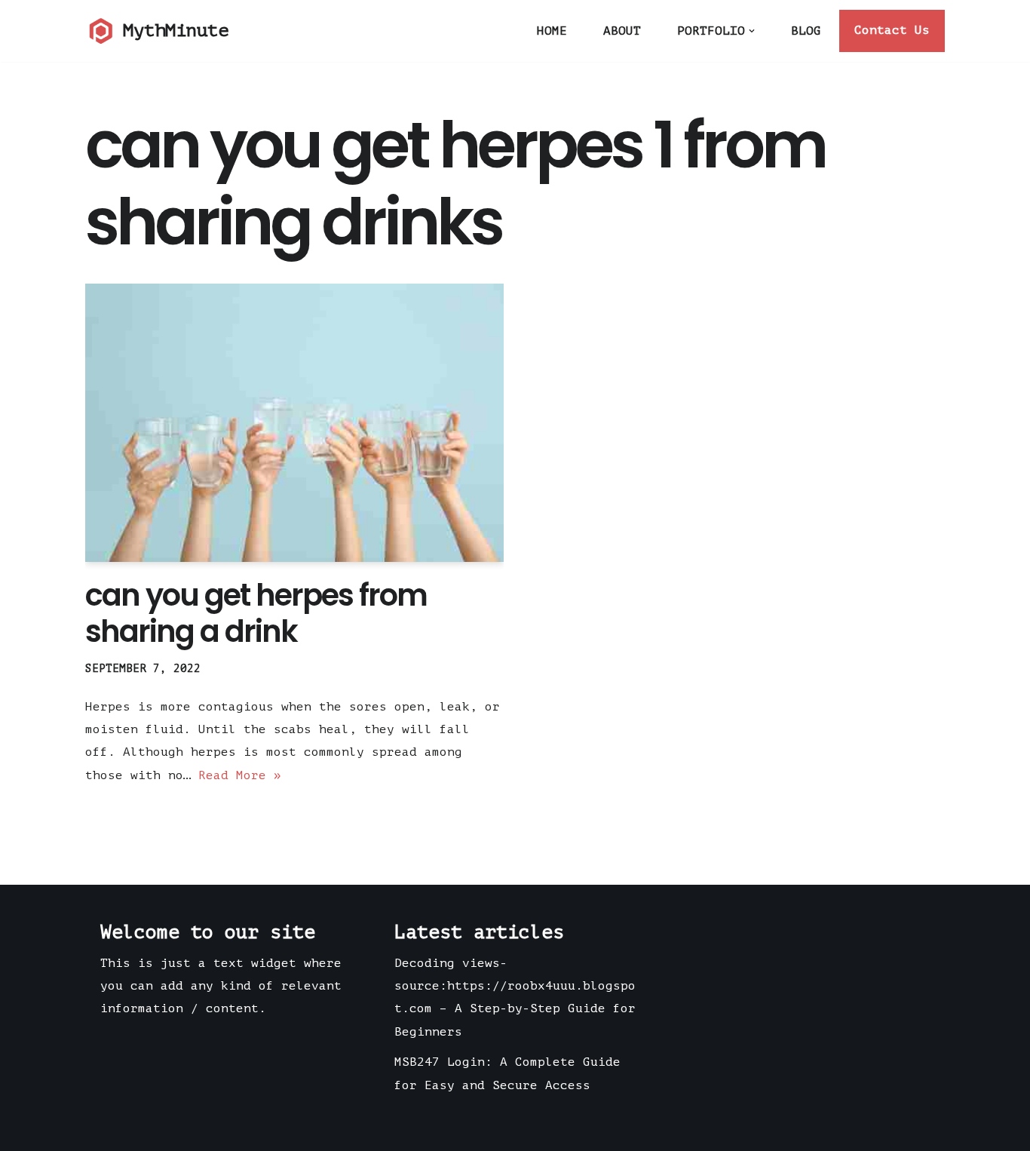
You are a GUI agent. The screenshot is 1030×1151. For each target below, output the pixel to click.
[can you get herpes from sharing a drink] (294, 423)
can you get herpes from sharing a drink (256, 613)
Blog (806, 31)
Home (552, 31)
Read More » (239, 775)
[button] (752, 31)
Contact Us (892, 30)
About (622, 31)
